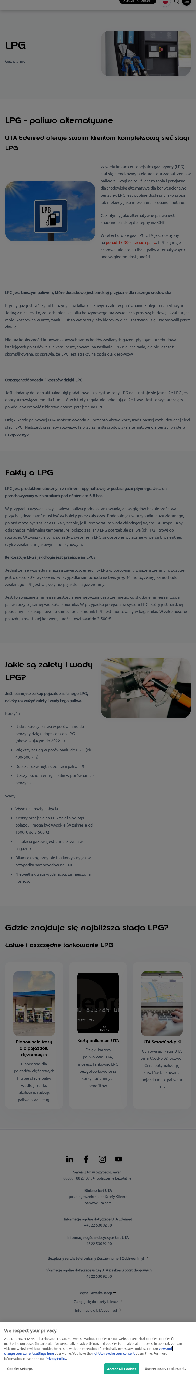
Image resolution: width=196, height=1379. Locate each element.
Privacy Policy (56, 1358)
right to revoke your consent (113, 1353)
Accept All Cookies (121, 1368)
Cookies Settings (20, 1368)
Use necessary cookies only (165, 1368)
